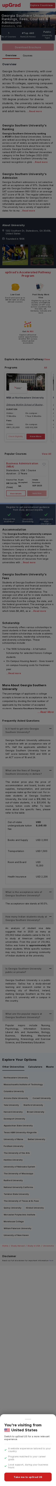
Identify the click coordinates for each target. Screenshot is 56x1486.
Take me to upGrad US (28, 1477)
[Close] (28, 1419)
